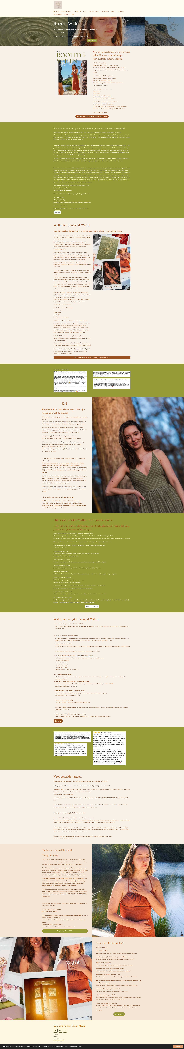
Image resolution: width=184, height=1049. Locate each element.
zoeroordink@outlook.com (67, 838)
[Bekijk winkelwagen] (73, 14)
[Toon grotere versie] (70, 381)
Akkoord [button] (178, 1046)
